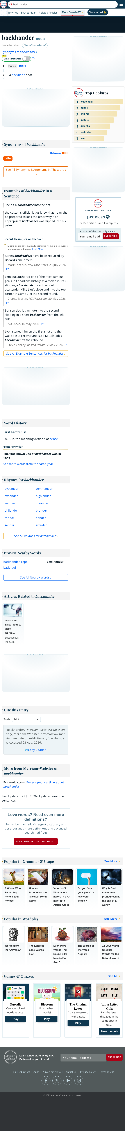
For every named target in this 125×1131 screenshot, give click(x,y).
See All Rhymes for (35, 536)
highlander (43, 496)
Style (6, 719)
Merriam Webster (10, 1057)
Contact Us (70, 1071)
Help (14, 1071)
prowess (96, 216)
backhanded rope (15, 562)
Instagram (78, 1080)
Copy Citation (37, 750)
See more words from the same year (28, 464)
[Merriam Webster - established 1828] (3, 4)
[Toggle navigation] (121, 4)
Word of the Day (98, 210)
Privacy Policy (88, 1071)
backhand (18, 75)
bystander (12, 489)
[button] (73, 12)
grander (41, 525)
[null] (108, 217)
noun (40, 38)
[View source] (7, 269)
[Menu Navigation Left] (4, 12)
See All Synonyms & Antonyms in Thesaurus (36, 170)
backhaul (9, 568)
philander (11, 510)
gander (9, 525)
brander (41, 510)
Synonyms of (18, 52)
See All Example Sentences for (34, 354)
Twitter (56, 1080)
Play (15, 1019)
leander (10, 503)
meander (42, 503)
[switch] (16, 59)
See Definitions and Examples (97, 223)
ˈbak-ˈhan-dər (34, 45)
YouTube (67, 1080)
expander (11, 496)
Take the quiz (109, 1031)
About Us (25, 1071)
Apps (37, 1071)
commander (44, 489)
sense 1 (55, 439)
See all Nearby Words (35, 577)
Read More (37, 248)
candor (9, 518)
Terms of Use (106, 1071)
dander (41, 518)
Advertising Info (52, 1071)
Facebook (45, 1080)
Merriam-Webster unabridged (36, 841)
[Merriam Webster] (98, 203)
